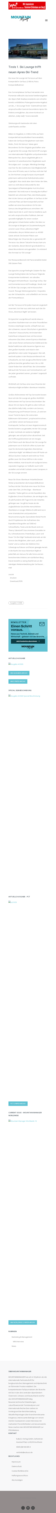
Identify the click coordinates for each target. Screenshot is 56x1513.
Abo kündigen (17, 1480)
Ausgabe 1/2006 (16, 603)
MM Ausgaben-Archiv (18, 673)
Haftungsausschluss (20, 1475)
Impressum (16, 1462)
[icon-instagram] (28, 1508)
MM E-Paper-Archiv (17, 681)
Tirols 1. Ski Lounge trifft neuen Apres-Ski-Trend (24, 69)
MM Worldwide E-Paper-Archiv (22, 1322)
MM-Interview (18, 1341)
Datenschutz (17, 1466)
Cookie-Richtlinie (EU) (20, 1471)
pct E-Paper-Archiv (18, 1104)
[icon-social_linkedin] (23, 1508)
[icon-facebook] (33, 1508)
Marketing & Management (22, 1337)
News (14, 1346)
